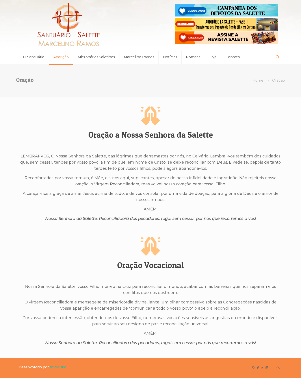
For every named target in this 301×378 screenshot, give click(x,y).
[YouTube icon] (262, 368)
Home (258, 80)
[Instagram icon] (267, 368)
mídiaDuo (58, 367)
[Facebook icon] (257, 368)
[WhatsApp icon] (253, 368)
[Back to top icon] (277, 367)
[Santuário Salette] (68, 25)
